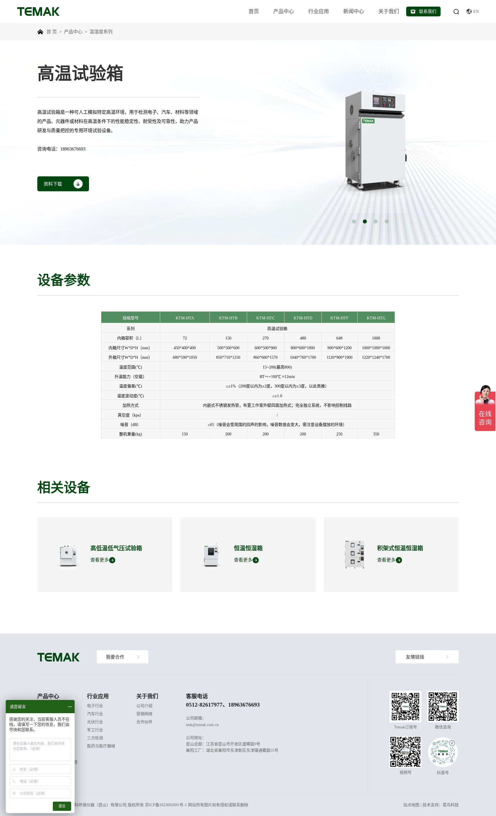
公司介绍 (144, 706)
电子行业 (95, 706)
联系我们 (427, 11)
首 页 (51, 31)
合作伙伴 (144, 722)
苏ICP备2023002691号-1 (166, 805)
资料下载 (53, 184)
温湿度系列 (101, 31)
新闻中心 (353, 11)
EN (476, 11)
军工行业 (95, 730)
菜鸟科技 (451, 805)
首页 (254, 11)
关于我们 (388, 11)
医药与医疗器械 (101, 746)
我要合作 (115, 657)
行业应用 (318, 11)
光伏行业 (95, 722)
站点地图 (411, 805)
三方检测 (95, 738)
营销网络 (144, 714)
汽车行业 (95, 714)
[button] (354, 221)
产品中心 (283, 11)
